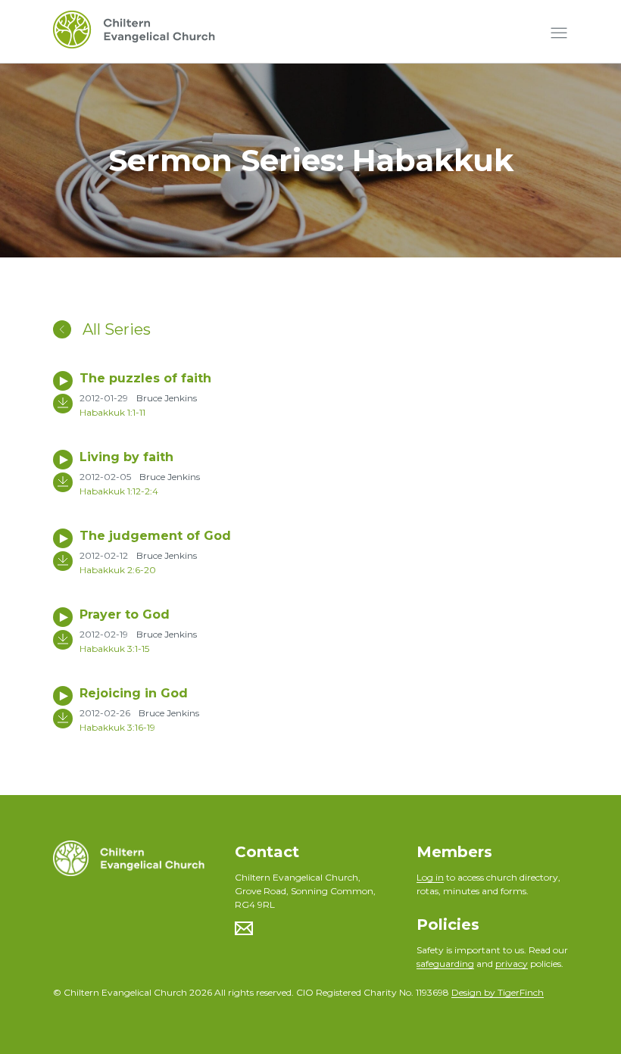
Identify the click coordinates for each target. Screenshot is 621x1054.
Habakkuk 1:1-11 (112, 412)
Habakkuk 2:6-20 (118, 569)
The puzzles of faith (145, 378)
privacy (511, 963)
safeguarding (445, 963)
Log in (430, 877)
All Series (115, 329)
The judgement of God (155, 536)
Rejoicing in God (134, 693)
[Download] (63, 403)
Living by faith (126, 457)
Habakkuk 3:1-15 (114, 648)
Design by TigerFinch (497, 992)
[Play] (63, 381)
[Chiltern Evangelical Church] (134, 33)
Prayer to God (125, 614)
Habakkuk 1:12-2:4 (119, 491)
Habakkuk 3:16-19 (117, 727)
